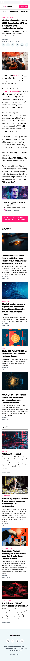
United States (6, 495)
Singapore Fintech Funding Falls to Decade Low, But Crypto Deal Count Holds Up (14, 554)
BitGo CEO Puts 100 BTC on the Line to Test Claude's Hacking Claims (14, 353)
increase (16, 76)
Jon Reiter (5, 621)
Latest (5, 11)
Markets (4, 451)
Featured (14, 11)
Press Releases (11, 648)
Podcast (25, 11)
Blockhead (5, 39)
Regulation (5, 301)
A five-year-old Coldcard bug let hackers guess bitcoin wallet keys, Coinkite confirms (14, 398)
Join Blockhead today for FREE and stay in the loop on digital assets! (15, 218)
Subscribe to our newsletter (15, 646)
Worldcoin (10, 17)
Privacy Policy (16, 650)
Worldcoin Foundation (10, 92)
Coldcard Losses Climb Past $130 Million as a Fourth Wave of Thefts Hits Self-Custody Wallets (14, 259)
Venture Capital (7, 548)
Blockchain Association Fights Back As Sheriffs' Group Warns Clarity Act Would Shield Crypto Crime (13, 309)
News (3, 17)
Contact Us (22, 648)
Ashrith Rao (5, 471)
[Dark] (15, 6)
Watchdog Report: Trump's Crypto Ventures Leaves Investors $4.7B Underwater (15, 502)
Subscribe (24, 6)
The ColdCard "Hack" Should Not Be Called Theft (15, 604)
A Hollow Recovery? (11, 453)
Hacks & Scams (6, 600)
